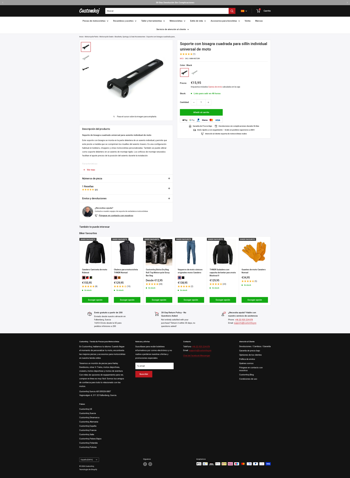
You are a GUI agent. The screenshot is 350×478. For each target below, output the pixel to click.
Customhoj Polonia (88, 447)
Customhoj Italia (86, 434)
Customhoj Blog (246, 374)
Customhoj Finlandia (88, 443)
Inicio (81, 37)
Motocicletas (176, 21)
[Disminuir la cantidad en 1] (194, 102)
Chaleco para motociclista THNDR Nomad (126, 271)
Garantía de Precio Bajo (202, 126)
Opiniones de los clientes (250, 355)
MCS (182, 58)
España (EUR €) (87, 460)
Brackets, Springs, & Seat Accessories (130, 37)
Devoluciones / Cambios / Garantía (255, 346)
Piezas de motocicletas (94, 21)
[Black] (184, 72)
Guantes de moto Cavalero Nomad (254, 271)
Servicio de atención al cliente (171, 29)
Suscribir (143, 374)
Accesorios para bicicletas (224, 21)
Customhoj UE (85, 409)
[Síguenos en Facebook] (145, 464)
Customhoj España (87, 426)
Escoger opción (95, 300)
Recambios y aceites (123, 21)
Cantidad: (184, 102)
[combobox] (167, 11)
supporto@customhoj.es (245, 323)
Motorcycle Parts (91, 37)
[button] (186, 54)
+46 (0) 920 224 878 (244, 319)
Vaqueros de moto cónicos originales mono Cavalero (190, 271)
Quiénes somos (246, 363)
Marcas (259, 21)
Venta (247, 21)
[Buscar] (232, 11)
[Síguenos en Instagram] (150, 464)
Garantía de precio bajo (249, 350)
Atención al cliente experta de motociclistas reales (226, 134)
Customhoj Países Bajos (90, 438)
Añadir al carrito (201, 112)
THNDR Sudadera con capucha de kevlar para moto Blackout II (223, 272)
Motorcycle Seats (106, 37)
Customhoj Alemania (88, 422)
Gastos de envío (215, 87)
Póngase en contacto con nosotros (116, 215)
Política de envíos (247, 359)
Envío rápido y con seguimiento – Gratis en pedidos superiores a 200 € (226, 130)
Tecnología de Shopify (88, 469)
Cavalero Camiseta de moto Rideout (94, 271)
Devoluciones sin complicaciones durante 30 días (239, 126)
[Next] (270, 270)
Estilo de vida (196, 21)
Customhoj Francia (87, 430)
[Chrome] (194, 72)
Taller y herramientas (151, 21)
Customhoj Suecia (87, 413)
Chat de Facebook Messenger (196, 355)
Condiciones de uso (248, 379)
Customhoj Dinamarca (89, 417)
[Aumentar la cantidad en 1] (208, 102)
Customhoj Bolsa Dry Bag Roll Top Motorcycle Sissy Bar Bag (158, 272)
